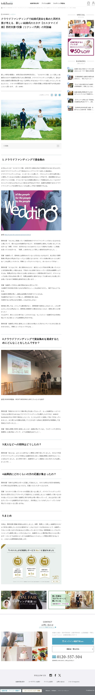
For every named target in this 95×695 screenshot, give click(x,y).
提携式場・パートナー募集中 (11, 690)
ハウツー (15, 7)
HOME (4, 7)
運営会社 (48, 690)
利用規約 (54, 690)
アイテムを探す (46, 3)
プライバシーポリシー (63, 690)
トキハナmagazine (73, 681)
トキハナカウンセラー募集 (32, 690)
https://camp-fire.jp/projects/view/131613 (17, 235)
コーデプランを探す (34, 681)
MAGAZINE (10, 7)
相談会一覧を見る (73, 649)
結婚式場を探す (34, 3)
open (58, 146)
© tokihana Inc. (90, 690)
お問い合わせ (60, 681)
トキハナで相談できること (47, 627)
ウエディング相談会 (59, 3)
